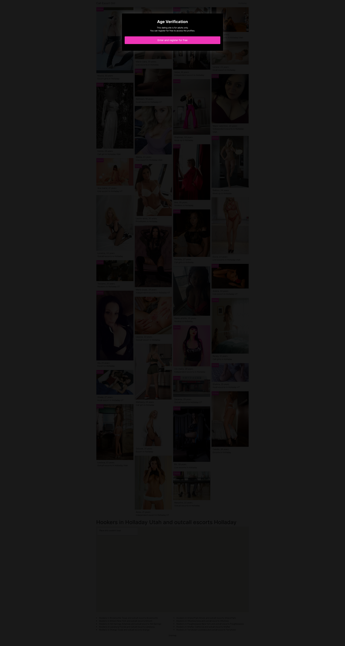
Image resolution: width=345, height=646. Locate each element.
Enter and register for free (172, 40)
